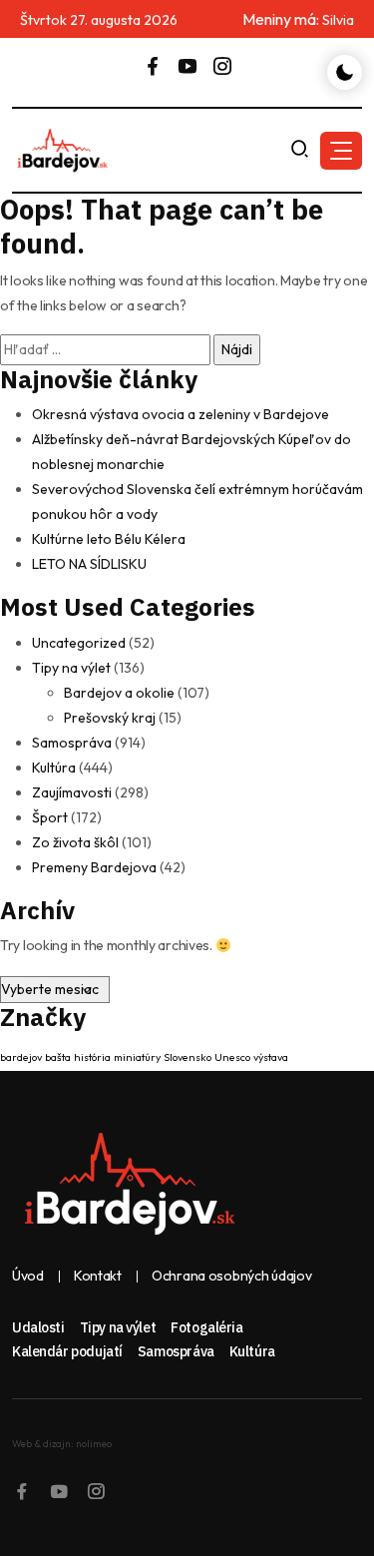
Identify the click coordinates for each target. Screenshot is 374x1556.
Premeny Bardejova (94, 867)
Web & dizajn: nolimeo (62, 1443)
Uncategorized (79, 643)
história (92, 1057)
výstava (270, 1057)
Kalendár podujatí (67, 1351)
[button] (341, 151)
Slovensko (187, 1057)
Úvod (28, 1276)
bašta (58, 1057)
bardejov (21, 1057)
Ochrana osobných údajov (232, 1276)
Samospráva (72, 743)
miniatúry (137, 1057)
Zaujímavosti (72, 792)
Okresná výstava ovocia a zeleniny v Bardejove (180, 414)
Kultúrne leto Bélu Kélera (109, 539)
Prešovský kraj (110, 718)
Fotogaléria (206, 1327)
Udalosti (38, 1327)
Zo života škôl (75, 842)
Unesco (232, 1057)
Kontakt (98, 1276)
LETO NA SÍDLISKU (89, 564)
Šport (50, 817)
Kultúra (54, 768)
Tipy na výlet (71, 668)
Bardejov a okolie (119, 693)
